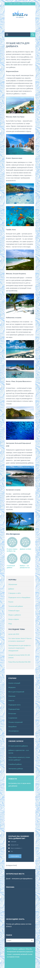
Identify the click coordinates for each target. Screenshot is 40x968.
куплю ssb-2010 (13, 634)
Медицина (11, 687)
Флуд (10, 623)
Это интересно (13, 731)
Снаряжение (12, 718)
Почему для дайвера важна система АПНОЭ (18, 925)
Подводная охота (14, 705)
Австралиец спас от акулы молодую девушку (19, 785)
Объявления (12, 584)
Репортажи (12, 713)
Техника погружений (15, 722)
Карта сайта (16, 3)
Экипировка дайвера (15, 768)
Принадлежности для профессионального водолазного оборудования (19, 648)
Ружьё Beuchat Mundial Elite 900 (19, 662)
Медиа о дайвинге (14, 615)
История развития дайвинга (18, 746)
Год (12, 851)
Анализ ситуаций (14, 683)
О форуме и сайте (14, 593)
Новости (11, 700)
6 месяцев (13, 841)
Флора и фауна (13, 619)
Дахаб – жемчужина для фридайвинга (19, 878)
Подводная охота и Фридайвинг (19, 597)
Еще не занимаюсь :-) (16, 848)
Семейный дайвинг (15, 764)
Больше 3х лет (15, 845)
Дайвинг (11, 589)
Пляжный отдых (13, 610)
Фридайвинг (12, 726)
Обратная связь (26, 3)
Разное (10, 602)
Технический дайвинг (15, 606)
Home (10, 3)
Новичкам (11, 696)
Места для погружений (16, 692)
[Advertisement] (23, 25)
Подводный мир (14, 709)
